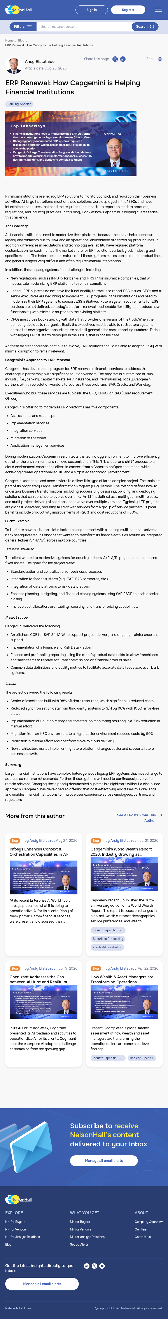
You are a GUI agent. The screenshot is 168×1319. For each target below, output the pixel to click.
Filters (19, 26)
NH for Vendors (16, 1229)
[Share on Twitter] (115, 59)
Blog (21, 40)
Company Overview (149, 1222)
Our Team (141, 1229)
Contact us (143, 1237)
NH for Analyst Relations (22, 1237)
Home (9, 40)
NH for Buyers (15, 1222)
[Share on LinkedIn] (123, 59)
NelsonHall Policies (18, 1308)
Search (142, 26)
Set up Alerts (79, 1244)
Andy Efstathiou (43, 840)
